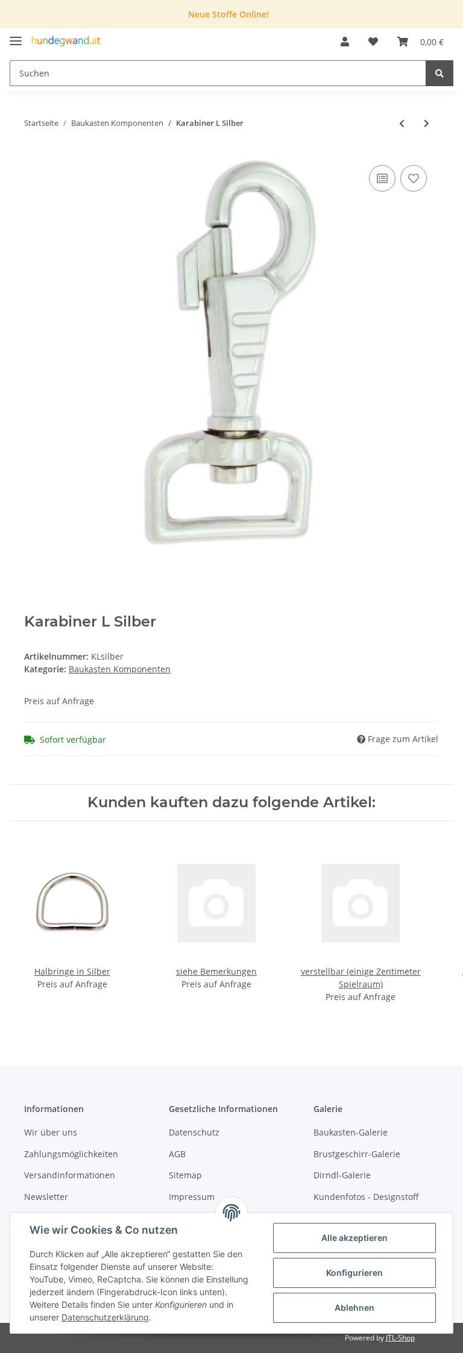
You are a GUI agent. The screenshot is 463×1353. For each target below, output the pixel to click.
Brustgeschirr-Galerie (356, 1154)
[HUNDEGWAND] (66, 41)
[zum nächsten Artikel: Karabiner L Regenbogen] (426, 123)
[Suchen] (439, 73)
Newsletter (46, 1196)
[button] (345, 42)
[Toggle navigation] (16, 35)
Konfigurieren (354, 1272)
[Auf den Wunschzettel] (413, 178)
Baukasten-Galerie (350, 1132)
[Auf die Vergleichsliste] (382, 178)
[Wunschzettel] (373, 42)
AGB (177, 1154)
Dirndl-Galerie (342, 1175)
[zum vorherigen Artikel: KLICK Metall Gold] (401, 123)
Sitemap (185, 1175)
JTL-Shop (400, 1338)
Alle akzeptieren (354, 1238)
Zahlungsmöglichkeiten (71, 1154)
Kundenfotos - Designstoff (366, 1196)
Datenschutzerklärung (105, 1317)
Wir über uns (50, 1132)
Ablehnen (354, 1307)
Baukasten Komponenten (120, 669)
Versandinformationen (69, 1175)
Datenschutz (194, 1132)
